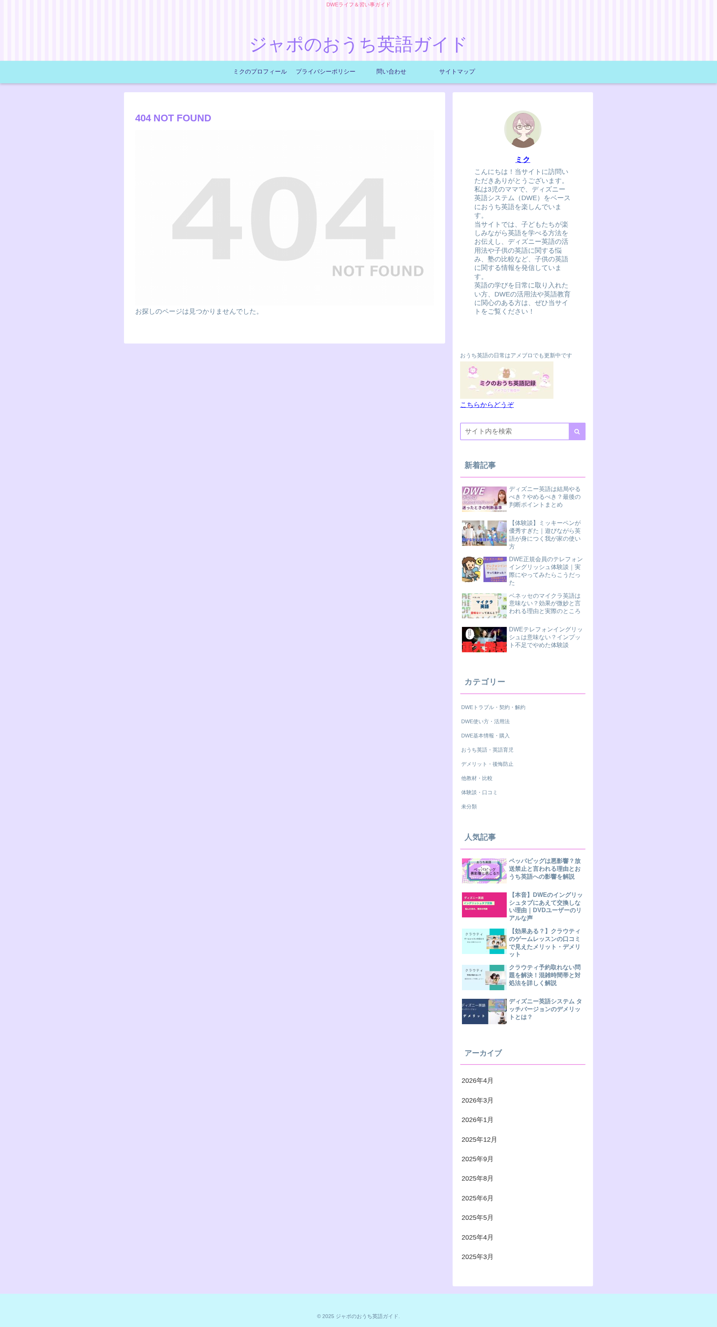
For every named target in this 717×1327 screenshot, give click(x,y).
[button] (577, 431)
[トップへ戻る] (705, 1315)
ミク (522, 159)
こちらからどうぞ (487, 404)
